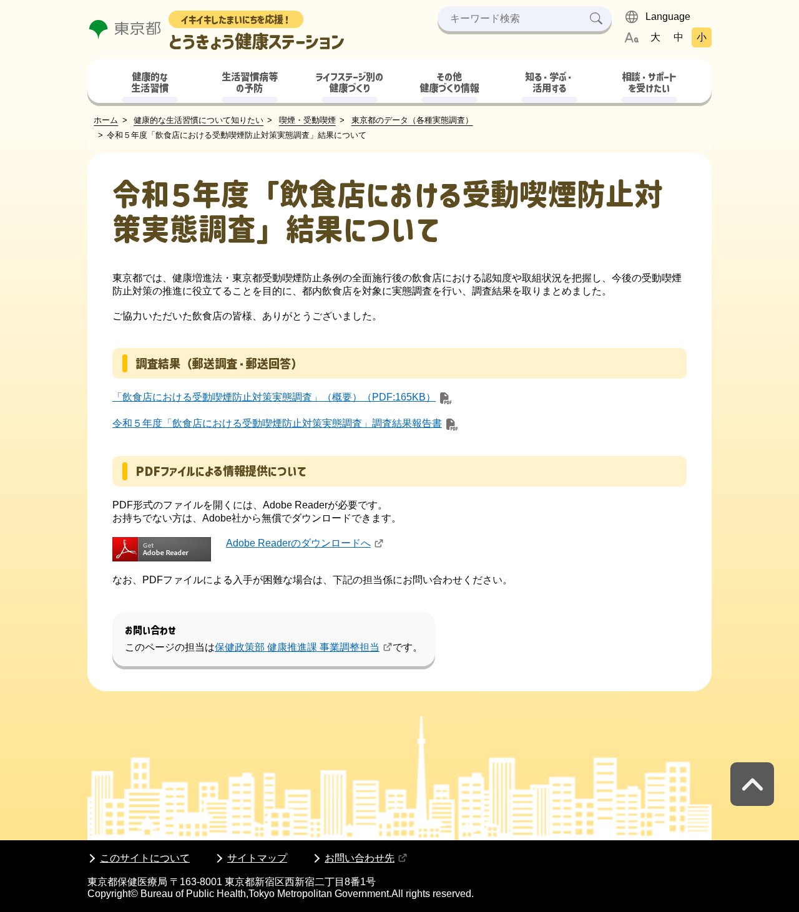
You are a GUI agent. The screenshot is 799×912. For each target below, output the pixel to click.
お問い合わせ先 (360, 858)
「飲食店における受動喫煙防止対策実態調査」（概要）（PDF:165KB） (274, 397)
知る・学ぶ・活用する (549, 83)
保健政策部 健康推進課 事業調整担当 (297, 647)
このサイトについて (145, 858)
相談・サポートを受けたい (649, 83)
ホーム (106, 120)
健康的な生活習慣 (150, 83)
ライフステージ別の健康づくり (349, 83)
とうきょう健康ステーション (257, 33)
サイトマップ (257, 858)
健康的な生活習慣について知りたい (198, 120)
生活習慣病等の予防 (250, 83)
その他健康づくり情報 (449, 83)
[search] (596, 18)
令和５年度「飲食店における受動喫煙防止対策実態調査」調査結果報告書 (277, 423)
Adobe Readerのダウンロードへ (298, 543)
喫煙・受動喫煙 (307, 120)
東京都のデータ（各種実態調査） (412, 120)
